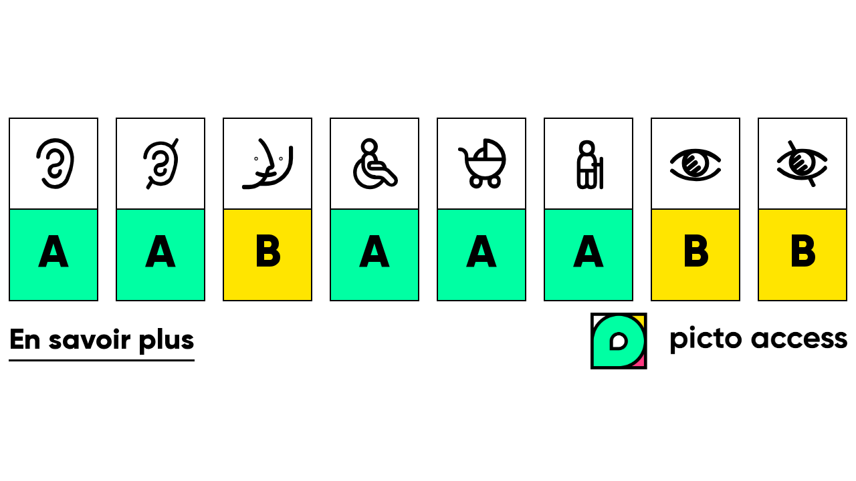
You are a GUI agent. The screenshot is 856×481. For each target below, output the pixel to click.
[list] (428, 209)
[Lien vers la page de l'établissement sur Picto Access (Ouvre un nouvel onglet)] (723, 342)
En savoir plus (102, 340)
